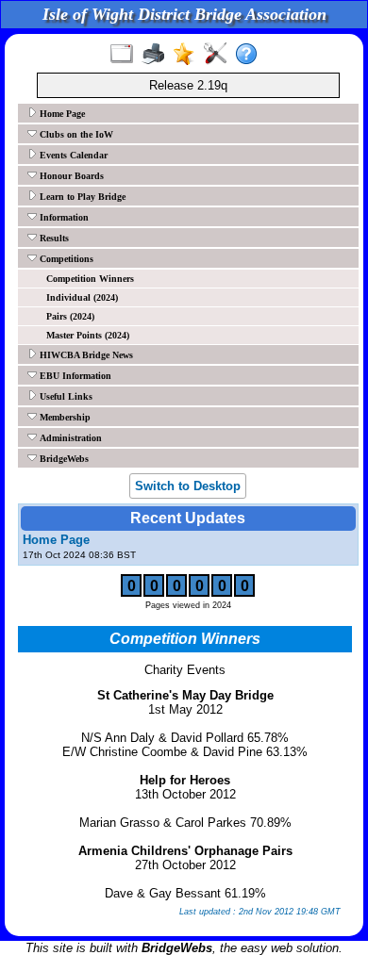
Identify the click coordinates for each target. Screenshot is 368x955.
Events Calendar (72, 155)
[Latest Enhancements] (188, 54)
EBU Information (74, 375)
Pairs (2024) (70, 316)
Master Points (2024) (87, 335)
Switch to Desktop (188, 486)
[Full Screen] (126, 54)
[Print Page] (157, 54)
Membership (64, 417)
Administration (69, 438)
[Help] (250, 54)
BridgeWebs (63, 458)
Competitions (65, 259)
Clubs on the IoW (75, 134)
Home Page (61, 113)
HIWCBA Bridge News (85, 355)
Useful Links (64, 396)
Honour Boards (70, 176)
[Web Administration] (219, 54)
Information (63, 217)
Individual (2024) (82, 297)
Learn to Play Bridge (81, 196)
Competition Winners (90, 278)
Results (53, 238)
